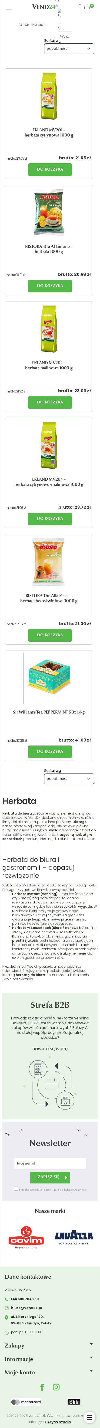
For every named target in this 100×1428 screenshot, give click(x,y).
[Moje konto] (80, 5)
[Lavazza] (30, 1237)
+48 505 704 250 (24, 1299)
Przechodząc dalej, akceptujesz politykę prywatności (52, 1190)
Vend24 (24, 24)
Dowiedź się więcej (50, 1049)
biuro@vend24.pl (26, 1308)
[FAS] (78, 1237)
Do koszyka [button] (50, 170)
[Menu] (16, 8)
